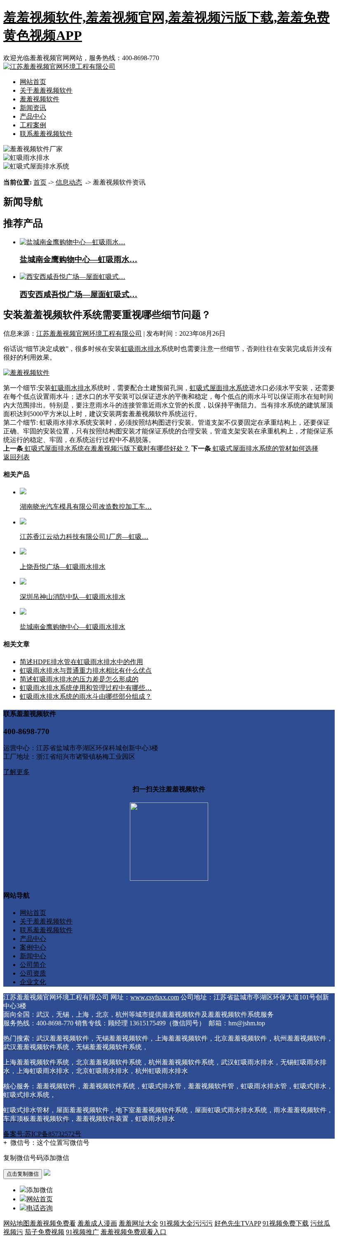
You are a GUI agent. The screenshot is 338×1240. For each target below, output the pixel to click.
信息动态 (69, 182)
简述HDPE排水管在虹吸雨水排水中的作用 (81, 661)
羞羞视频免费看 (53, 1223)
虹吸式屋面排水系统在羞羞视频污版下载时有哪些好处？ (106, 448)
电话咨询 (39, 1208)
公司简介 (33, 964)
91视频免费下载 (286, 1223)
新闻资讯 (33, 107)
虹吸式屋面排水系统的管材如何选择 (264, 448)
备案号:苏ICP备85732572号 (42, 1133)
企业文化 (33, 981)
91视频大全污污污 (186, 1223)
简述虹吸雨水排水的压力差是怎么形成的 (79, 679)
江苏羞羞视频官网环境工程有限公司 (89, 333)
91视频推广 (82, 1231)
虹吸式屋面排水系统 (219, 387)
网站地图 (16, 1223)
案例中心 (33, 947)
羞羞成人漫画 (97, 1223)
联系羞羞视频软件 (46, 133)
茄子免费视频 (44, 1231)
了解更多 (16, 771)
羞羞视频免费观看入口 (134, 1231)
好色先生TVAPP (237, 1223)
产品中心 (33, 116)
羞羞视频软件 (39, 99)
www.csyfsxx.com (154, 997)
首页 (40, 182)
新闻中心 (33, 955)
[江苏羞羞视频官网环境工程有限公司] (59, 66)
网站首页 (33, 81)
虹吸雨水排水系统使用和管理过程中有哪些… (86, 687)
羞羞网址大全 (138, 1223)
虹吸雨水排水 (141, 348)
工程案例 (33, 125)
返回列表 (16, 457)
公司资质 (33, 973)
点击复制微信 (23, 1174)
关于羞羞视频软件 (46, 90)
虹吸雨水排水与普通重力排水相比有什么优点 (86, 670)
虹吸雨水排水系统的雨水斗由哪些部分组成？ (86, 696)
